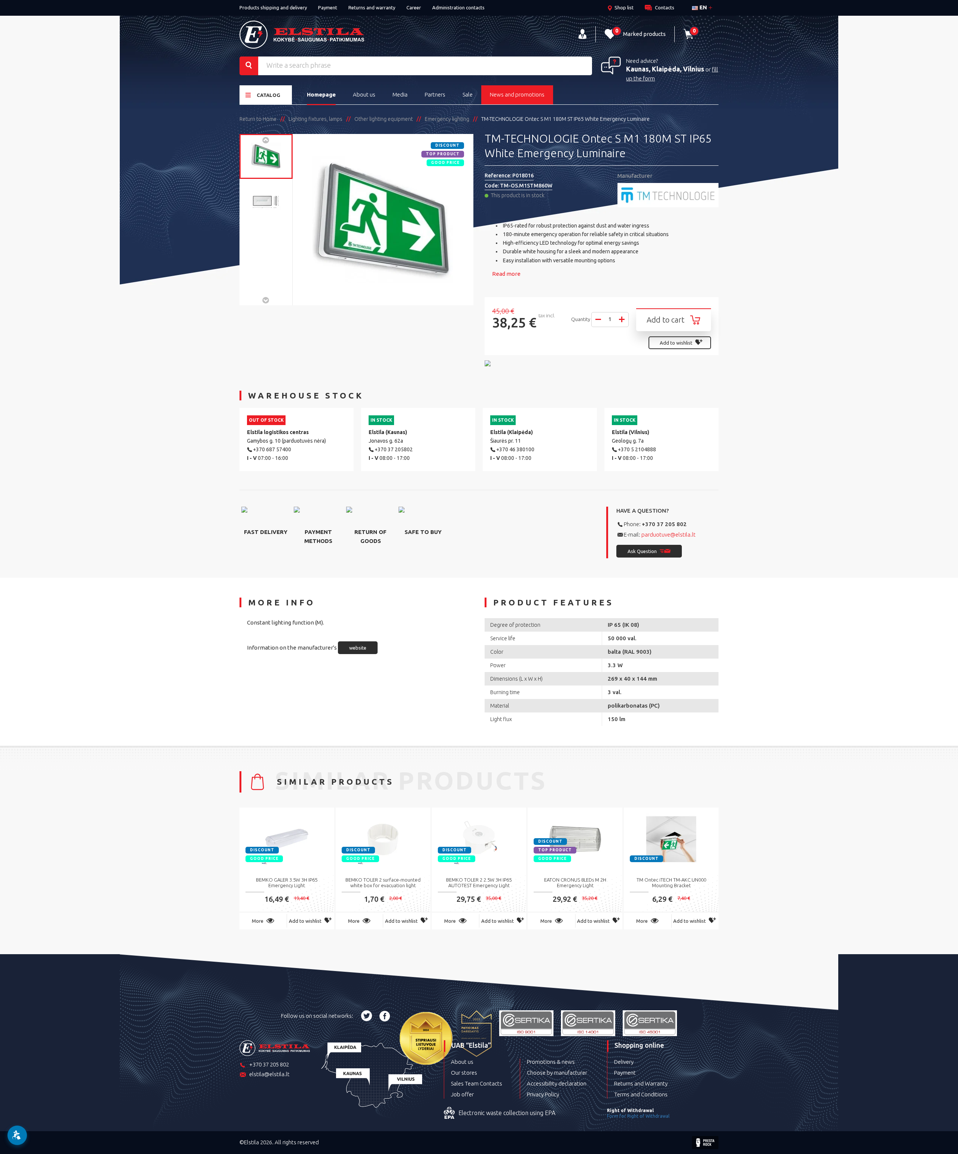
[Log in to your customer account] (582, 34)
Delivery (624, 1062)
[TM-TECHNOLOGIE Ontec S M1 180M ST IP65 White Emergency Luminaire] (266, 156)
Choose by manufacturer (557, 1072)
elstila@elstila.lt (269, 1074)
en (702, 7)
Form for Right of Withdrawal (638, 1116)
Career (413, 7)
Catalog (268, 95)
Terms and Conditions (641, 1094)
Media (400, 94)
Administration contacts (458, 7)
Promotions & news (551, 1062)
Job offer (462, 1094)
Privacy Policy (543, 1094)
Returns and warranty (371, 7)
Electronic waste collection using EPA (506, 1112)
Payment (327, 7)
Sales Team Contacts (476, 1083)
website (357, 647)
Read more (506, 274)
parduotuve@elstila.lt (668, 534)
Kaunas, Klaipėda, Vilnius (665, 69)
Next (266, 299)
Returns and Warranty (641, 1083)
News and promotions (517, 94)
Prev (266, 139)
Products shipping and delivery (273, 7)
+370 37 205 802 (664, 524)
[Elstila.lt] (302, 35)
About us (364, 94)
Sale (468, 94)
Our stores (464, 1072)
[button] (17, 1135)
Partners (435, 94)
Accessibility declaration (556, 1083)
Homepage (321, 94)
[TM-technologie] (667, 195)
